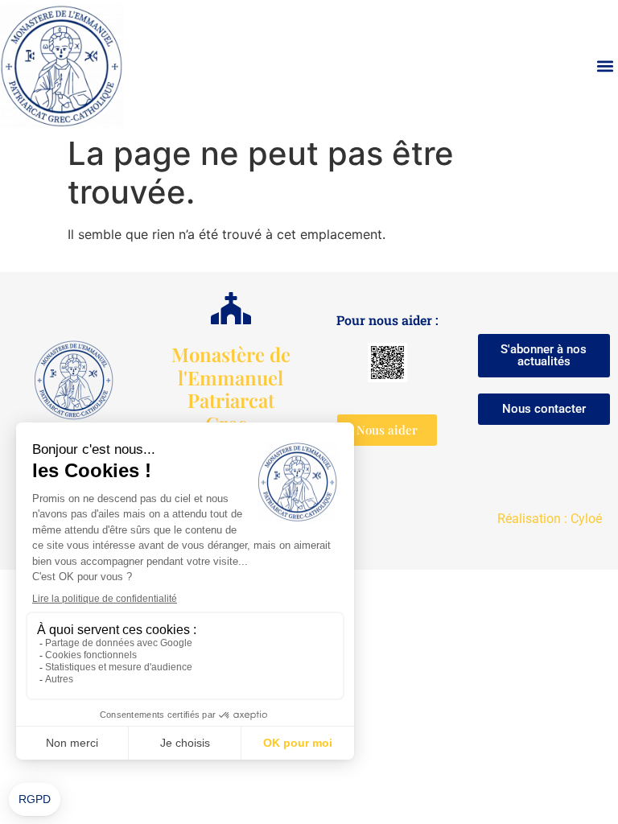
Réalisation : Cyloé (549, 518)
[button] (604, 66)
